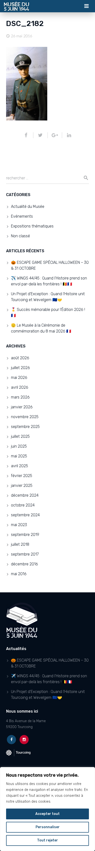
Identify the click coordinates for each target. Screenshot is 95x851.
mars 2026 (20, 397)
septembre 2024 (25, 515)
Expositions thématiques (32, 226)
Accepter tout (47, 814)
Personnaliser (48, 827)
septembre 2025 (25, 426)
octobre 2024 (23, 505)
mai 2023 (19, 524)
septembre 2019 (25, 534)
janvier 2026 (22, 407)
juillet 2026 (20, 367)
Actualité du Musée (27, 206)
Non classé (20, 236)
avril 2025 (19, 466)
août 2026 (20, 358)
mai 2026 (19, 377)
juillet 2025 (20, 436)
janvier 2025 (21, 485)
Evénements (22, 216)
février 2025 (21, 475)
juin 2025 (19, 446)
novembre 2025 (24, 416)
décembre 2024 (24, 495)
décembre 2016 (24, 564)
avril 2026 (19, 387)
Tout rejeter (47, 840)
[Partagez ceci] (28, 135)
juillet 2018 (20, 544)
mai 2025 (19, 456)
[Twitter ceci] (40, 135)
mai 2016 (19, 574)
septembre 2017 (25, 554)
